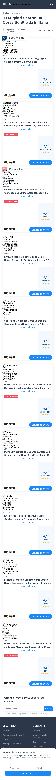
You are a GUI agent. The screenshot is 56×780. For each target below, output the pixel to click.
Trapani (6, 739)
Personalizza (16, 768)
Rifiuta (40, 768)
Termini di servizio (41, 742)
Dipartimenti (38, 746)
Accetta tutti (28, 773)
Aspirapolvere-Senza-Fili (14, 735)
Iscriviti (48, 709)
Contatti (36, 730)
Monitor (6, 730)
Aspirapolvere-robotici (13, 744)
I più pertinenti (44, 30)
